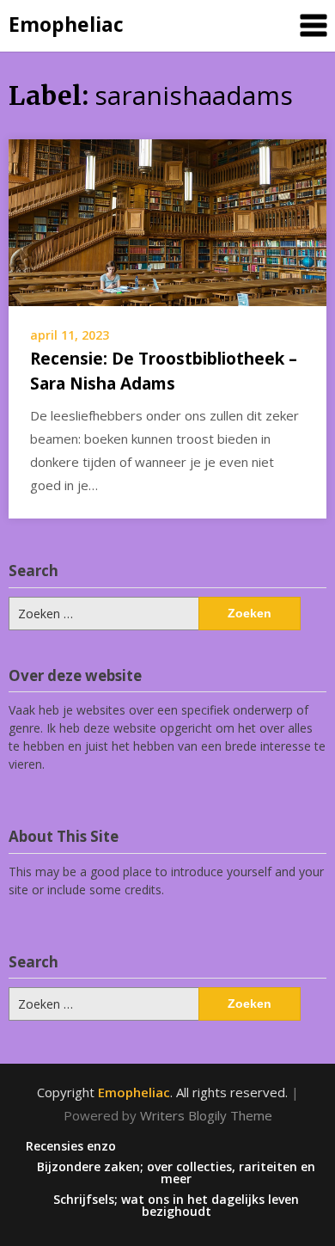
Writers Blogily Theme (206, 1115)
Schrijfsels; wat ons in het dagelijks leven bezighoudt (176, 1206)
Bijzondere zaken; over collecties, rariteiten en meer (176, 1173)
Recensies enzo (71, 1146)
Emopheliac (66, 24)
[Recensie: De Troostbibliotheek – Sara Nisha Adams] (167, 221)
